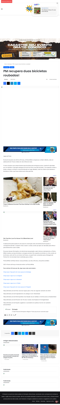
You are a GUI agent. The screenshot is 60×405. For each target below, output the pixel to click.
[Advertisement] (30, 26)
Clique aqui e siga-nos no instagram (12, 275)
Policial (11, 67)
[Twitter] (13, 315)
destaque (10, 64)
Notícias (38, 401)
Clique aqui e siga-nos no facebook (12, 279)
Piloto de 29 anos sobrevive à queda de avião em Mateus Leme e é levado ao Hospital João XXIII (48, 357)
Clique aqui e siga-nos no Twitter (12, 283)
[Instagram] (11, 315)
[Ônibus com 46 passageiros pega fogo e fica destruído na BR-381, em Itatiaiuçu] (30, 348)
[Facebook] (9, 315)
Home (33, 401)
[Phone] (15, 315)
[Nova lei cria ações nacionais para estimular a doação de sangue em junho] (11, 348)
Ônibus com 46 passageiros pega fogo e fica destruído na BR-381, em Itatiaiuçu (30, 356)
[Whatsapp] (7, 315)
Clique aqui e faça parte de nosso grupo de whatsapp (17, 272)
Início (5, 64)
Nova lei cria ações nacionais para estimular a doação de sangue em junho (11, 356)
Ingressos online (50, 401)
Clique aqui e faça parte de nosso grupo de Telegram (17, 287)
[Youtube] (5, 315)
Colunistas (43, 401)
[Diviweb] (30, 9)
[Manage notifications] (56, 402)
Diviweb (6, 79)
